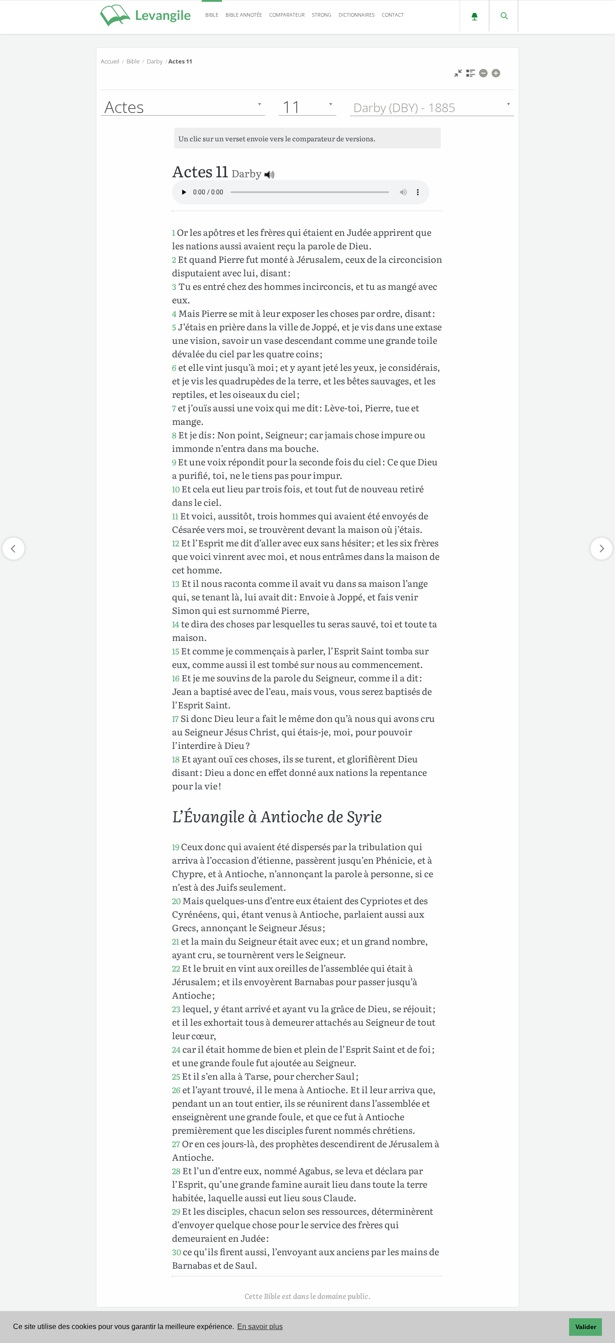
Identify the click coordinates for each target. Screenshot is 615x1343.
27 (176, 1144)
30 (176, 1252)
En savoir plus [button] (260, 1326)
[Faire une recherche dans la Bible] (503, 16)
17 (175, 718)
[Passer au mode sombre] (474, 16)
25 (176, 1076)
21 (175, 941)
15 (175, 651)
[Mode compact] (458, 75)
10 (176, 489)
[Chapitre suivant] (601, 548)
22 (176, 968)
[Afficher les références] (471, 75)
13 (176, 583)
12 (175, 543)
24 (176, 1049)
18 (176, 759)
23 (176, 1009)
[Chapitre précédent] (13, 548)
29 (176, 1211)
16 (176, 678)
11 (175, 516)
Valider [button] (585, 1326)
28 (176, 1171)
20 (176, 901)
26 (176, 1090)
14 (175, 624)
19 (175, 847)
